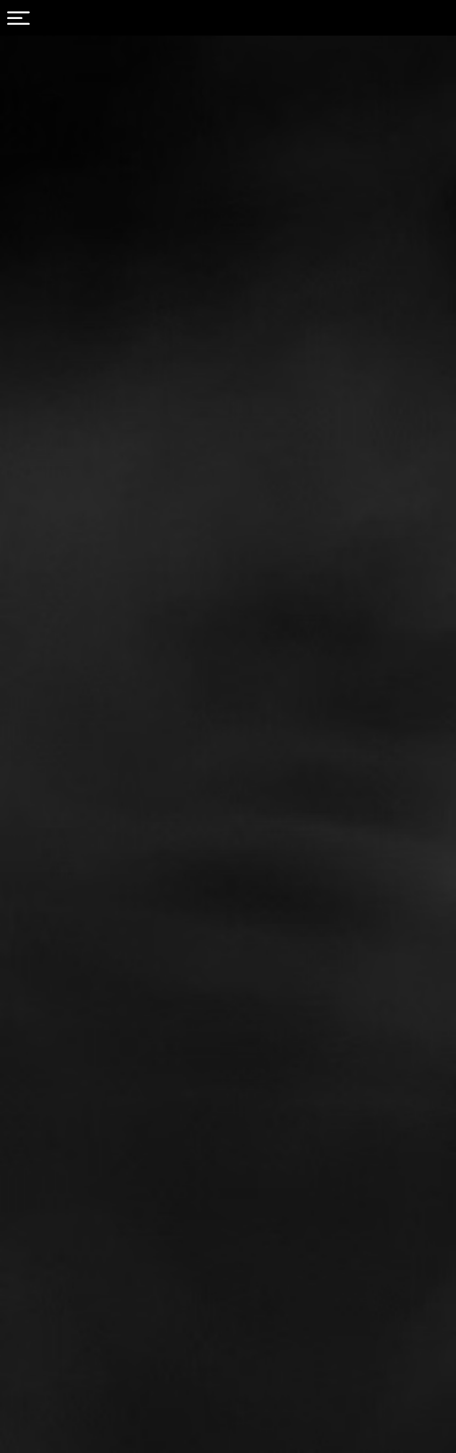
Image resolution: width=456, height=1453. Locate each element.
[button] (18, 18)
